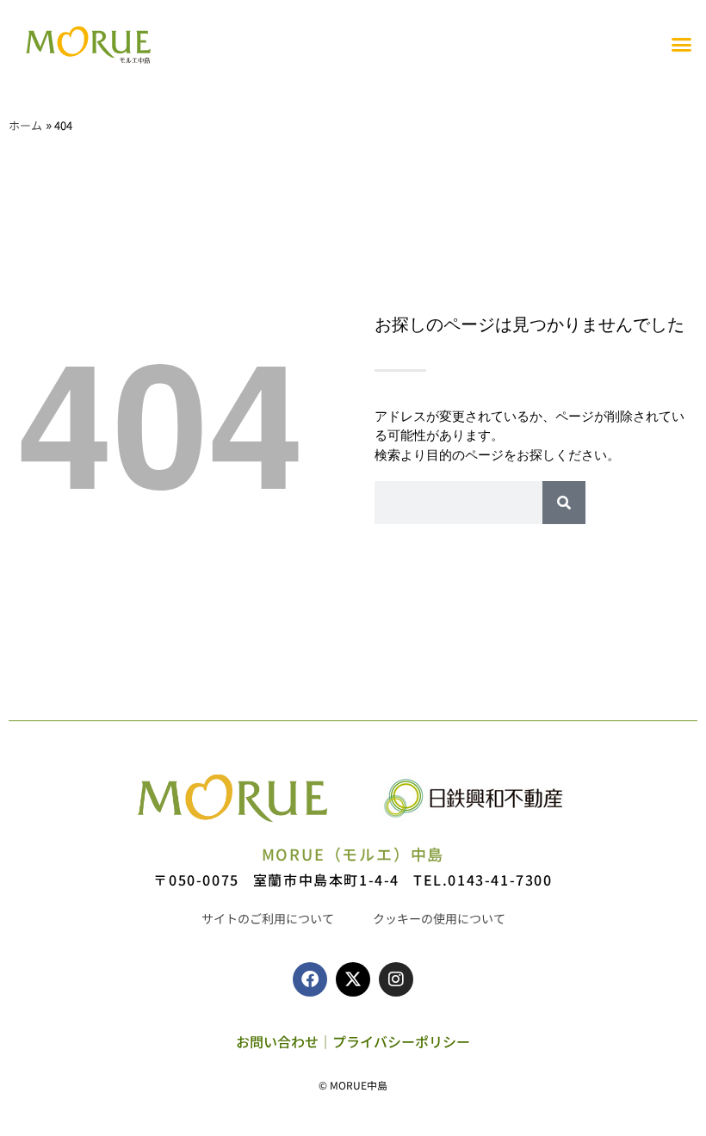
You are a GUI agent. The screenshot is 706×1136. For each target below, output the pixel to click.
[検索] (563, 502)
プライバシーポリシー (401, 1041)
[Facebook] (310, 979)
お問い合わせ (277, 1041)
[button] (682, 44)
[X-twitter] (353, 979)
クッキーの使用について (439, 918)
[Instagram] (396, 979)
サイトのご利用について (267, 918)
